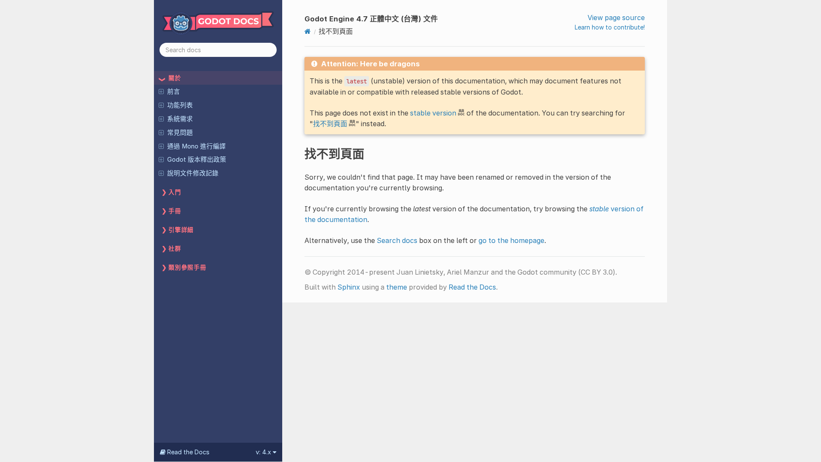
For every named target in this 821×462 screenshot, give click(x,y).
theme (396, 287)
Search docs (397, 240)
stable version (433, 113)
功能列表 (180, 105)
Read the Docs (472, 287)
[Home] (307, 31)
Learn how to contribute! (610, 27)
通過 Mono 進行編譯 (196, 146)
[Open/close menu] (161, 91)
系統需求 (180, 119)
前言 (173, 91)
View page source (616, 17)
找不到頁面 (330, 123)
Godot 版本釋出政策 (196, 159)
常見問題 (180, 132)
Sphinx (348, 287)
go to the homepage (511, 240)
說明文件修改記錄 (193, 173)
